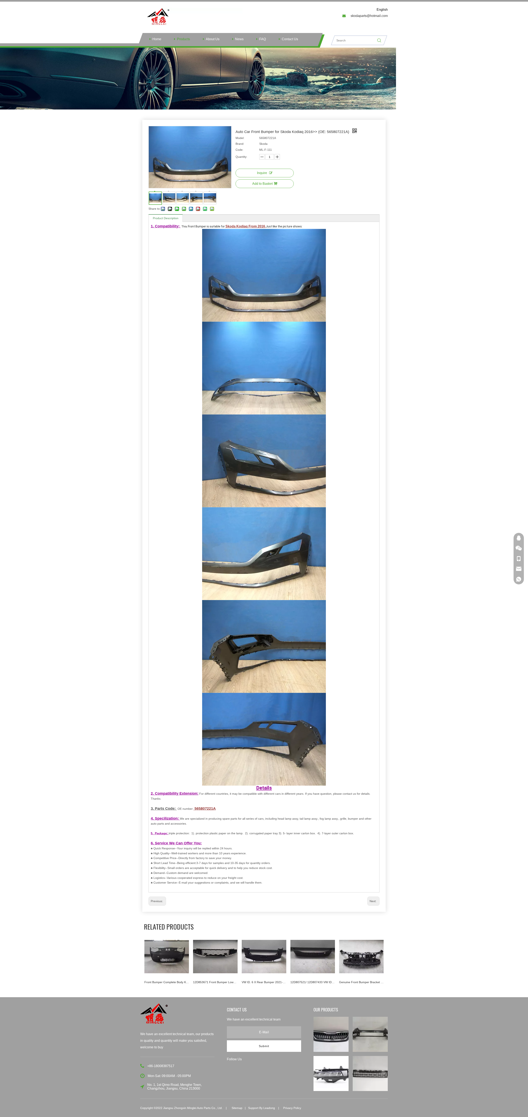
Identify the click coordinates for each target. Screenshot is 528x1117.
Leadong (269, 1108)
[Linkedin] (256, 1059)
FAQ (262, 39)
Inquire (262, 173)
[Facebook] (248, 1059)
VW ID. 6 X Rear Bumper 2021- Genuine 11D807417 (215, 982)
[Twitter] (263, 1059)
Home (156, 39)
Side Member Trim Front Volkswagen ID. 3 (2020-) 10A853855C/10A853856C (361, 982)
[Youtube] (270, 1059)
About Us (212, 39)
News (239, 39)
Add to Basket (262, 183)
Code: (239, 149)
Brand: (240, 143)
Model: (240, 138)
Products (183, 39)
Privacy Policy (292, 1108)
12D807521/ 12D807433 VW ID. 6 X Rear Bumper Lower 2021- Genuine (264, 982)
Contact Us (290, 39)
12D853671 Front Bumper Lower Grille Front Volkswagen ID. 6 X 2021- (166, 982)
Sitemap (237, 1108)
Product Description (165, 218)
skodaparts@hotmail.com (369, 16)
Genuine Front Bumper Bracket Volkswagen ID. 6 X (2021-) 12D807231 (312, 982)
